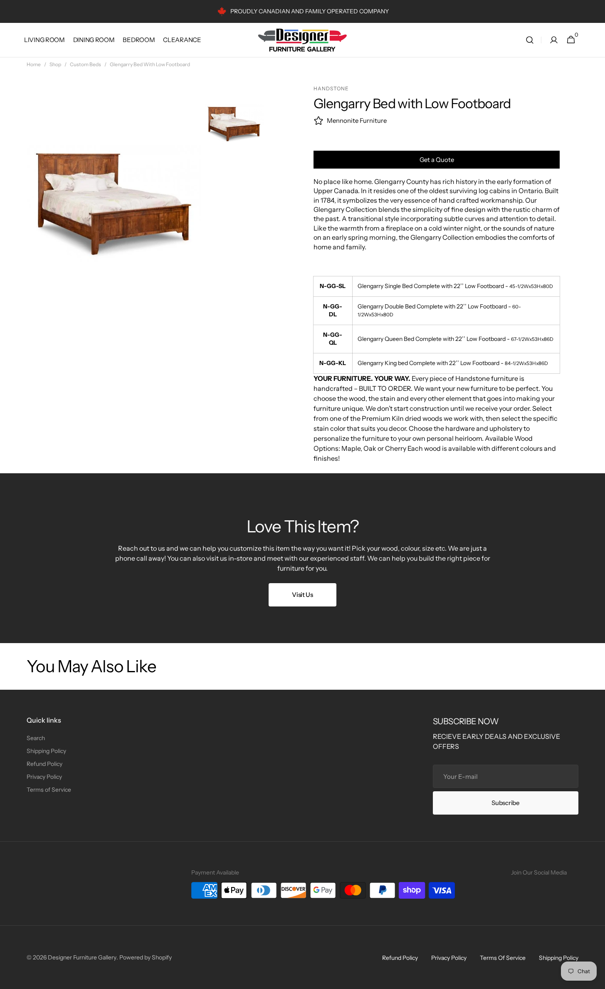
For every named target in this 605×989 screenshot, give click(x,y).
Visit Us (302, 595)
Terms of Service (49, 789)
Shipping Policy (46, 751)
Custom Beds (85, 64)
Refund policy (400, 958)
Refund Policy (44, 764)
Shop (55, 64)
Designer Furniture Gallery (82, 957)
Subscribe (505, 803)
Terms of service (503, 958)
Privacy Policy (44, 776)
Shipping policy (558, 958)
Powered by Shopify (145, 957)
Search (36, 738)
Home (34, 64)
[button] (530, 40)
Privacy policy (449, 958)
